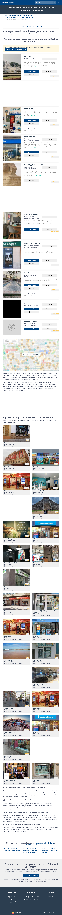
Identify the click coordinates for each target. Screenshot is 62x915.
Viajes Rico (27, 273)
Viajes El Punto (37, 660)
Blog (11, 902)
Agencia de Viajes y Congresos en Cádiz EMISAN (44, 611)
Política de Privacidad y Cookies (31, 899)
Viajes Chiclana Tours (31, 214)
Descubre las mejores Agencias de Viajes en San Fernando (50, 850)
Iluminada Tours (37, 515)
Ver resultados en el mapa (31, 354)
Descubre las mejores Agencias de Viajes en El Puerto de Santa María (30, 850)
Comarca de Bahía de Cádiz (44, 843)
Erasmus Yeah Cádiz (9, 732)
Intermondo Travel (38, 491)
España (5, 15)
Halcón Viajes (7, 491)
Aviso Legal (31, 898)
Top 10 (24, 26)
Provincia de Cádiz (31, 845)
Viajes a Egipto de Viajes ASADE (34, 165)
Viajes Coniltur (8, 660)
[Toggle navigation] (58, 2)
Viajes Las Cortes (9, 443)
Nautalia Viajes (8, 756)
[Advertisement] (31, 93)
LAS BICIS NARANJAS (9, 780)
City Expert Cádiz (9, 708)
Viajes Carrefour (29, 137)
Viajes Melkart (8, 587)
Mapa (50, 59)
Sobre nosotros (12, 896)
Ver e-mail (50, 71)
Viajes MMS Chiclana (30, 322)
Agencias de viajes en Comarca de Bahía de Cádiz (19, 17)
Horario (32, 74)
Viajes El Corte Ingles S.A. (32, 243)
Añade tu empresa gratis (31, 875)
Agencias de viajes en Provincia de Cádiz (21, 15)
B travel (35, 539)
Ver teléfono (32, 71)
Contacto (50, 896)
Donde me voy (8, 539)
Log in (11, 899)
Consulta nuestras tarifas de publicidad (15, 49)
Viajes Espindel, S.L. (38, 563)
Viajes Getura (28, 109)
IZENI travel (28, 56)
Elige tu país (17, 912)
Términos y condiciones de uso (31, 896)
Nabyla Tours (7, 467)
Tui (25, 302)
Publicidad (11, 898)
